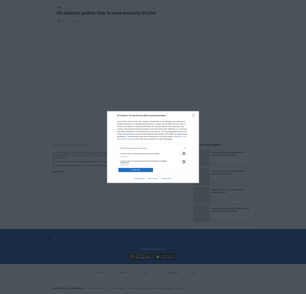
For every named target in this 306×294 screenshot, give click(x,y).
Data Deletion (139, 178)
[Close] (194, 115)
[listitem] (153, 148)
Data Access (153, 178)
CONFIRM (135, 170)
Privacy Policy (166, 178)
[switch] (183, 153)
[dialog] (153, 147)
